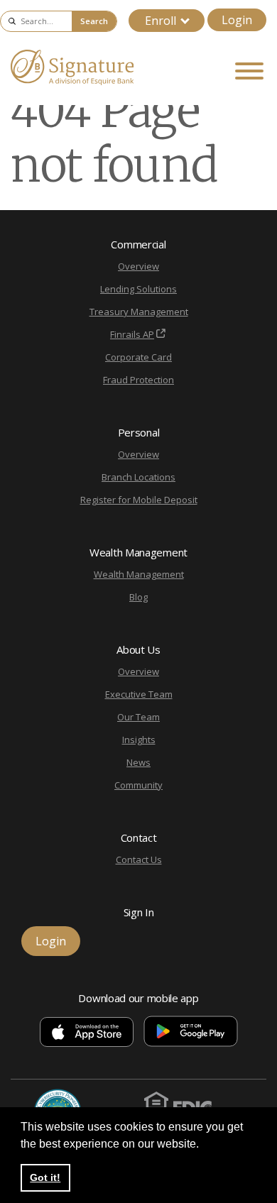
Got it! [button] (45, 1177)
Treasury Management (138, 311)
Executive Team (139, 694)
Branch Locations (138, 477)
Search (94, 21)
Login (237, 20)
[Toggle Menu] (249, 71)
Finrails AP (132, 334)
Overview (138, 266)
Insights (139, 739)
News (138, 762)
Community (138, 785)
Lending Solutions (138, 288)
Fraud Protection (138, 379)
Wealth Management (139, 574)
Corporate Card (138, 357)
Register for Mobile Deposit (138, 499)
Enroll (160, 20)
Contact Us (139, 859)
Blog (138, 596)
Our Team (138, 716)
